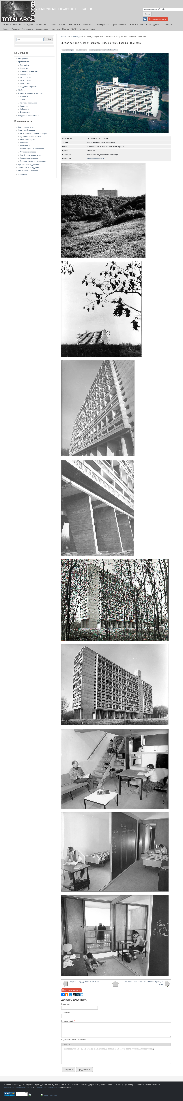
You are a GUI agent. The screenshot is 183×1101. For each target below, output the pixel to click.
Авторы (62, 24)
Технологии (40, 24)
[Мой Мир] (70, 994)
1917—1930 (25, 77)
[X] (74, 994)
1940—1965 (25, 84)
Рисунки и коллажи (28, 103)
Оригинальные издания (28, 167)
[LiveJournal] (78, 994)
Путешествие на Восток (30, 136)
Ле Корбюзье (103, 24)
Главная (65, 36)
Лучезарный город (28, 152)
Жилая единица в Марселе (32, 149)
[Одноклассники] (66, 994)
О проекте (22, 174)
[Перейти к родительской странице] (115, 983)
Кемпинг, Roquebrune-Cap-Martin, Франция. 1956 (144, 983)
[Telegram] (81, 994)
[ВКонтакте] (63, 994)
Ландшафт (168, 24)
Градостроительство (29, 71)
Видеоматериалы (25, 127)
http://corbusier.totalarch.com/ (47, 1087)
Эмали (23, 100)
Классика (55, 29)
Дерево (156, 24)
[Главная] (18, 11)
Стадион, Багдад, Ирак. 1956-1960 (84, 982)
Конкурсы (28, 24)
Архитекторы (88, 24)
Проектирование (119, 24)
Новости (17, 24)
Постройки (82, 50)
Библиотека (74, 24)
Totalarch (7, 24)
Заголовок (65, 1012)
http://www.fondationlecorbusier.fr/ (18, 1087)
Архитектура (76, 36)
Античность (27, 29)
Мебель (21, 90)
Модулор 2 (25, 146)
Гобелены (24, 109)
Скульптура (25, 112)
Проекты (52, 24)
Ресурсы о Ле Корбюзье (28, 115)
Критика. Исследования (28, 164)
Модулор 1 (25, 143)
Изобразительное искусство (30, 93)
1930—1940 (25, 80)
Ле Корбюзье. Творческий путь (33, 133)
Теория (6, 29)
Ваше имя (65, 1004)
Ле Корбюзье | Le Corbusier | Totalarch (64, 8)
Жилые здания (136, 24)
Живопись (24, 97)
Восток (65, 29)
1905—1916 (25, 74)
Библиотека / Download (28, 171)
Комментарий (68, 1021)
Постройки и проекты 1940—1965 (104, 50)
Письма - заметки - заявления (33, 161)
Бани (148, 24)
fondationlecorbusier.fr (95, 159)
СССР (74, 29)
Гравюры (24, 106)
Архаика (15, 29)
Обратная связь (87, 29)
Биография (23, 59)
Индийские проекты (28, 87)
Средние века (42, 29)
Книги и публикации (26, 130)
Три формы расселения (30, 155)
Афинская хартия (28, 139)
